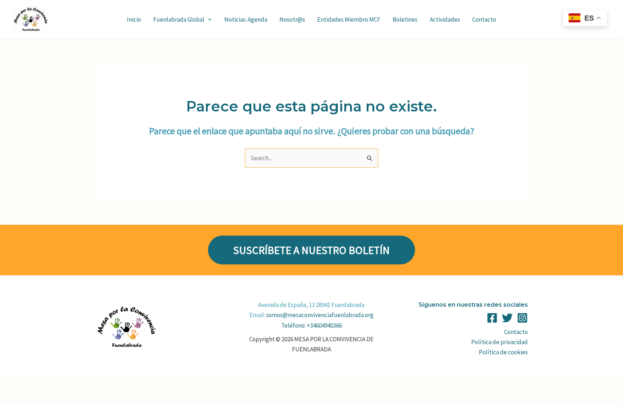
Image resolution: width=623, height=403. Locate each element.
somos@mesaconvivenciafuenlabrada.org (320, 315)
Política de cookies (503, 352)
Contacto (516, 332)
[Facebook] (492, 317)
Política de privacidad (499, 342)
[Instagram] (522, 317)
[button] (208, 19)
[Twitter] (507, 317)
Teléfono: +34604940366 (311, 325)
